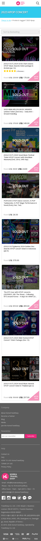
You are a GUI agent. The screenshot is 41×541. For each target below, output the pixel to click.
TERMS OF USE (7, 463)
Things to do (6, 20)
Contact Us (5, 454)
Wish (37, 40)
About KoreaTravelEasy (9, 413)
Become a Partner (8, 416)
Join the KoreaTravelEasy (10, 425)
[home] (20, 3)
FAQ (2, 457)
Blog (3, 419)
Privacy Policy (6, 467)
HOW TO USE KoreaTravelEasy (12, 460)
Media (3, 422)
